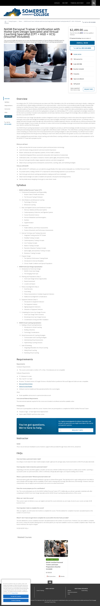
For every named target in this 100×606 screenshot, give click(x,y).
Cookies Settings (16, 600)
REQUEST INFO (88, 89)
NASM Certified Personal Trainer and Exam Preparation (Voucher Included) (54, 565)
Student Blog (84, 590)
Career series (77, 54)
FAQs (6, 112)
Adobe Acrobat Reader (25, 386)
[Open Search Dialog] (94, 3)
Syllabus (7, 102)
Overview (7, 98)
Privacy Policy (52, 602)
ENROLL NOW (82, 43)
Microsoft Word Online (25, 384)
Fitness (20, 21)
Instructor (7, 109)
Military (69, 590)
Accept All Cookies (16, 596)
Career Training (40, 590)
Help (69, 594)
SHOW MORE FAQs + (23, 528)
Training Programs (12, 21)
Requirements (8, 105)
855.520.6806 (7, 124)
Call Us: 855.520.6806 (88, 22)
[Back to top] (50, 588)
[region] (16, 592)
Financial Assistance (72, 592)
